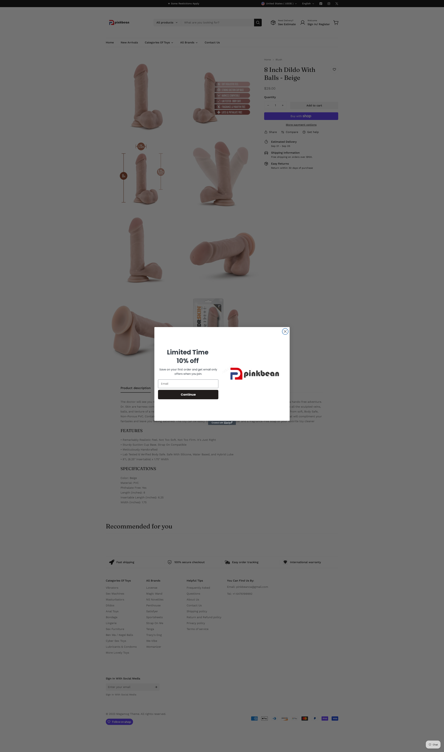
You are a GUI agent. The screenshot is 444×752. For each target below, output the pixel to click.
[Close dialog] (285, 331)
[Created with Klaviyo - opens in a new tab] (222, 423)
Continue (188, 394)
